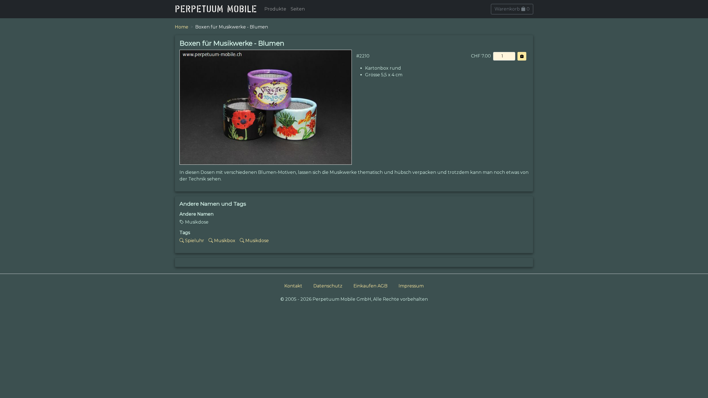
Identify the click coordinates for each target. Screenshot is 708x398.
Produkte (275, 9)
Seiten (298, 9)
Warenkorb (512, 9)
